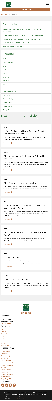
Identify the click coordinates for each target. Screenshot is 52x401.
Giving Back (6, 77)
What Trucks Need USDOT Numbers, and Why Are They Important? (21, 39)
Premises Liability (8, 99)
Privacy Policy (5, 345)
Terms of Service (23, 398)
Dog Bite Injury (5, 358)
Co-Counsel (6, 66)
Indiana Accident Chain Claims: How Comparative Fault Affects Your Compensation (22, 31)
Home (2, 329)
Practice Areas (5, 334)
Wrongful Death (7, 110)
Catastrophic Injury (8, 62)
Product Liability (7, 102)
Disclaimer (17, 398)
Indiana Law (6, 80)
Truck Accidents (7, 106)
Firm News (6, 73)
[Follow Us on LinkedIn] (6, 385)
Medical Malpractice (8, 88)
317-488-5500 (26, 9)
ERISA (4, 70)
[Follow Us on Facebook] (10, 385)
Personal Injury (7, 95)
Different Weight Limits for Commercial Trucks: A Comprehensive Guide (23, 35)
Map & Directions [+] (6, 323)
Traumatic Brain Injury (7, 374)
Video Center (4, 341)
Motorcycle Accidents (7, 363)
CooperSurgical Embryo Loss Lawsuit (11, 379)
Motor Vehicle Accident (9, 91)
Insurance (5, 84)
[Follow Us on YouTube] (2, 385)
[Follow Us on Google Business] (14, 385)
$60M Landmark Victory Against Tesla (13, 46)
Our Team (3, 331)
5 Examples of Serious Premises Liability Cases (16, 42)
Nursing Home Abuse (7, 365)
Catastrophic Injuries (6, 356)
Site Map (3, 343)
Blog (6, 14)
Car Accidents (7, 59)
